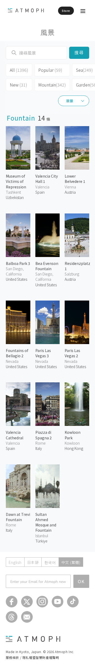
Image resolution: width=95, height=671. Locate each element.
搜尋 (79, 52)
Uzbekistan (15, 197)
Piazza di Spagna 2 (43, 435)
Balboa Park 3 (18, 263)
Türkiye (41, 541)
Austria (70, 192)
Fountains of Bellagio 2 (17, 353)
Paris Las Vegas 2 (72, 353)
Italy (38, 448)
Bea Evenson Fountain (46, 266)
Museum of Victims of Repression (16, 181)
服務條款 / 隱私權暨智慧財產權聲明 (32, 657)
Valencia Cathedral (14, 435)
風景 (47, 32)
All (19, 70)
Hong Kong (74, 448)
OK (81, 581)
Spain (40, 192)
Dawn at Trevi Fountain (18, 517)
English (15, 562)
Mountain (52, 85)
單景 (69, 100)
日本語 (33, 562)
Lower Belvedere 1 (75, 178)
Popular (50, 70)
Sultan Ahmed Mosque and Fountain (45, 522)
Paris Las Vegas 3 (43, 353)
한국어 (50, 562)
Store (66, 10)
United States (16, 279)
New (18, 85)
